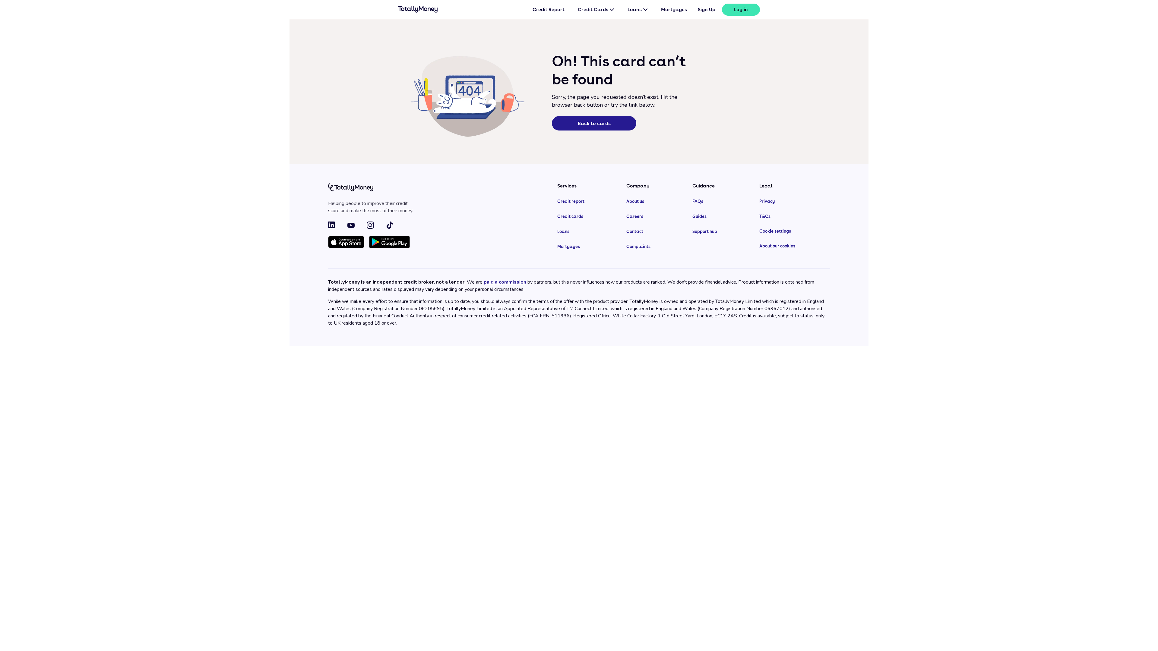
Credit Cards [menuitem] (593, 9)
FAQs (697, 201)
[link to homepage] (418, 10)
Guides (699, 216)
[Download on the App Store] (346, 242)
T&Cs (764, 216)
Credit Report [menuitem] (549, 9)
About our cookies (777, 246)
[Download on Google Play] (389, 242)
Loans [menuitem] (635, 9)
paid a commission (505, 282)
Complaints (638, 246)
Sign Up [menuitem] (706, 9)
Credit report (570, 201)
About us (635, 201)
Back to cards (594, 123)
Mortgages (568, 246)
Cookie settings (775, 231)
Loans (563, 231)
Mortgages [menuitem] (674, 9)
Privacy (767, 201)
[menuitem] (741, 10)
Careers (634, 216)
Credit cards (570, 216)
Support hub (704, 231)
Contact (634, 231)
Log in (741, 9)
